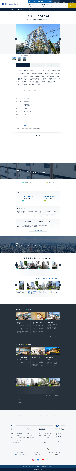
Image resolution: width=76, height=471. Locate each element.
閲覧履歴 (64, 2)
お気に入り (72, 2)
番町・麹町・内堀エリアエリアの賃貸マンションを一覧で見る (48, 278)
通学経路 (25, 125)
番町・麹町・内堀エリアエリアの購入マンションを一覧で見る (48, 298)
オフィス (34, 1)
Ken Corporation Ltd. (10, 4)
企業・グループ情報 (48, 1)
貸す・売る (13, 437)
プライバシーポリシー (36, 466)
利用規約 (44, 466)
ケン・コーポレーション (59, 436)
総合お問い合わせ (26, 466)
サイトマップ (50, 466)
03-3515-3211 (27, 198)
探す (30, 4)
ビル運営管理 (29, 435)
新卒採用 (57, 438)
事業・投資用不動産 (30, 437)
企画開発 (45, 442)
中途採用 (57, 441)
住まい (30, 1)
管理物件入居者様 (56, 2)
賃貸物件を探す (19, 402)
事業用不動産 (40, 1)
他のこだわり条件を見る (55, 336)
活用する (43, 4)
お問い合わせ (71, 5)
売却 (45, 440)
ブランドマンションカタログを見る (53, 395)
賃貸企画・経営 (47, 435)
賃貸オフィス (29, 433)
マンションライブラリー (61, 5)
